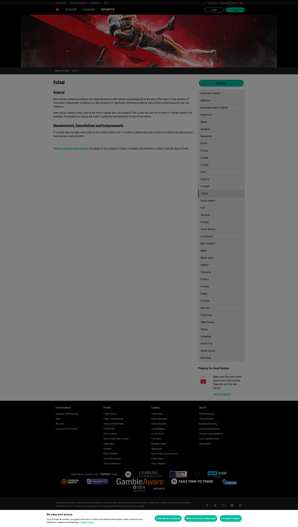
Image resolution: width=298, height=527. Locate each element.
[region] (149, 518)
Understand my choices (168, 518)
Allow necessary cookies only (201, 518)
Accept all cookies (230, 518)
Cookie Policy (87, 522)
